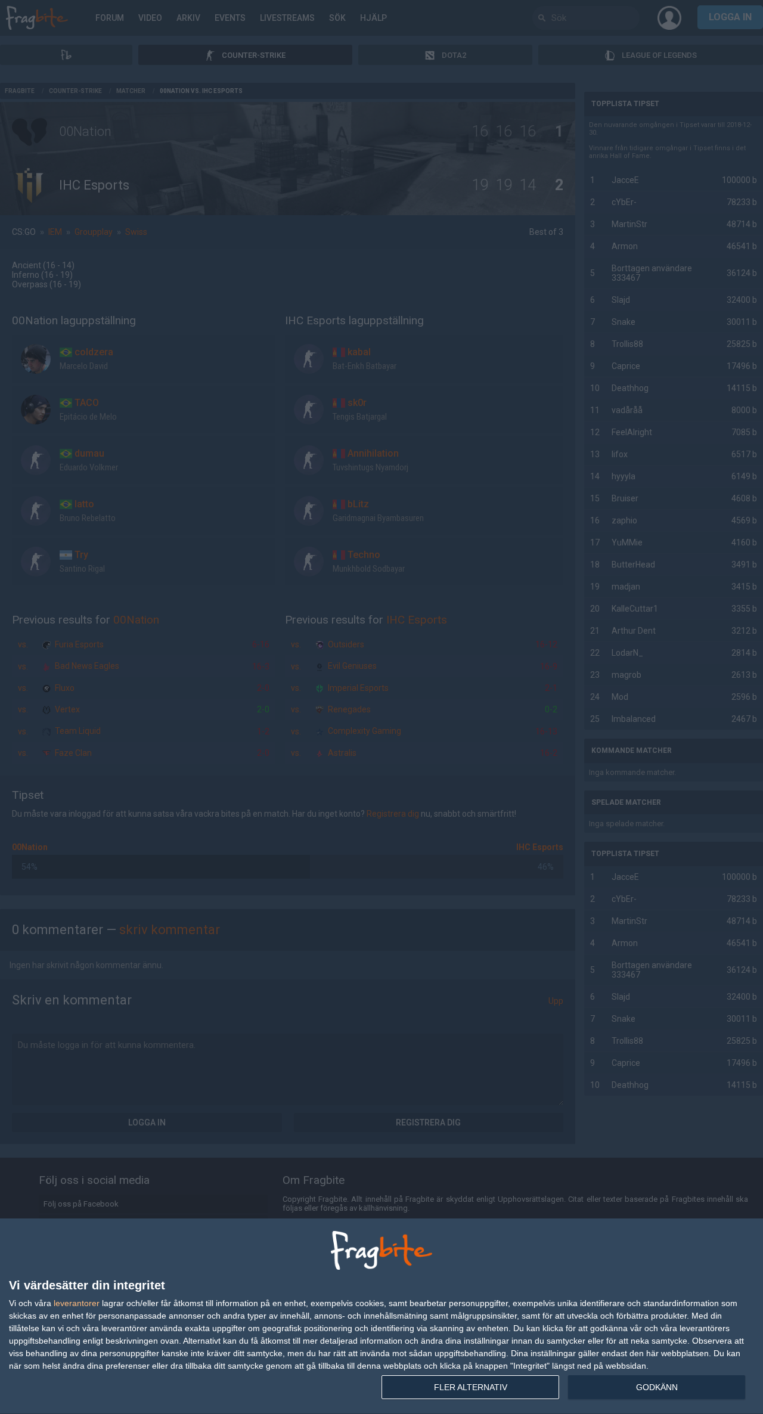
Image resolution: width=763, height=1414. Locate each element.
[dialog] (381, 1316)
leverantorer (77, 1303)
